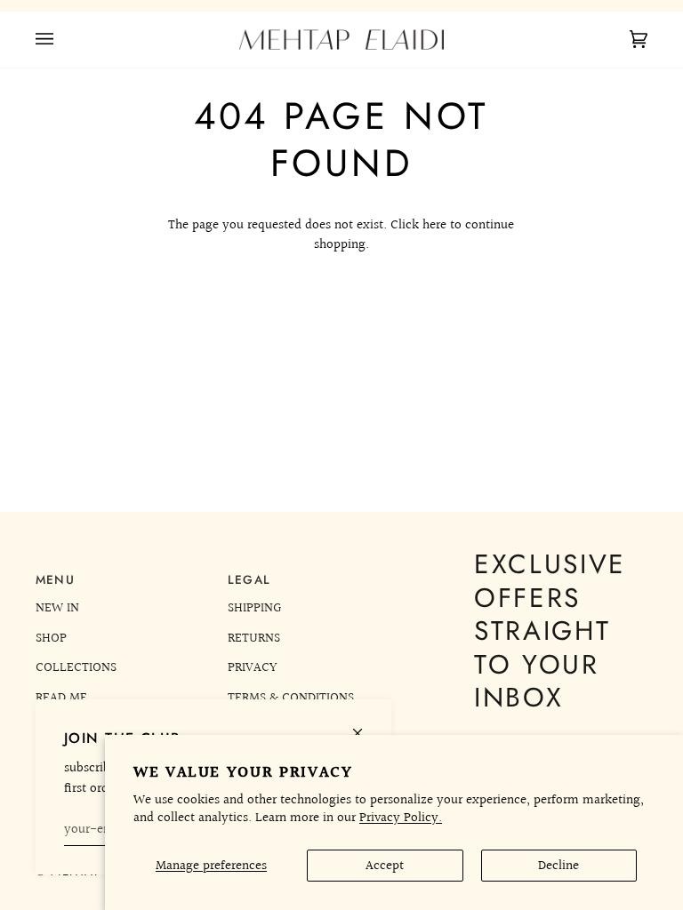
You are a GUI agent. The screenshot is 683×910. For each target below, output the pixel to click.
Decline (558, 865)
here (434, 224)
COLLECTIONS (76, 667)
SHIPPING (254, 608)
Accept (385, 865)
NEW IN (57, 608)
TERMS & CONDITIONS (291, 697)
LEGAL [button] (249, 579)
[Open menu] (62, 40)
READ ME (61, 697)
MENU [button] (55, 579)
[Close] (365, 725)
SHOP (51, 638)
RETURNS (254, 638)
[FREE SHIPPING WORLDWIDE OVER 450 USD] (341, 6)
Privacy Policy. (400, 817)
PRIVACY (252, 667)
